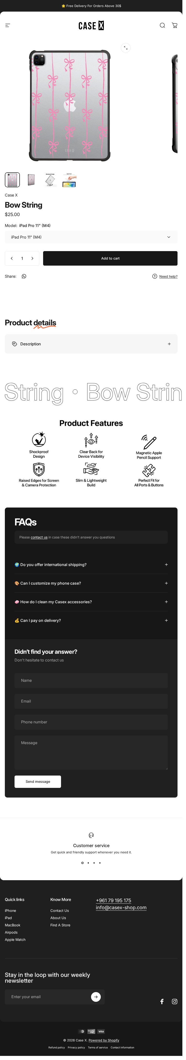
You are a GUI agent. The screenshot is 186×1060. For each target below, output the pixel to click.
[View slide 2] (88, 863)
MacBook (12, 925)
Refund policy (56, 1047)
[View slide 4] (100, 863)
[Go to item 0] (12, 179)
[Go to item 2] (31, 179)
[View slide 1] (82, 863)
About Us (58, 918)
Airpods (11, 932)
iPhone (10, 910)
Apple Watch (15, 939)
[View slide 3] (94, 863)
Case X (11, 195)
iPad (8, 918)
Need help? (168, 276)
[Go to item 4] (69, 179)
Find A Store (60, 925)
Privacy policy (76, 1047)
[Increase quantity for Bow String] (33, 258)
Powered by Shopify (104, 1040)
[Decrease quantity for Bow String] (10, 258)
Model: (28, 225)
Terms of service (98, 1047)
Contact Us (59, 910)
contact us (39, 537)
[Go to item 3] (50, 179)
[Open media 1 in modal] (126, 48)
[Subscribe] (96, 997)
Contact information (122, 1047)
